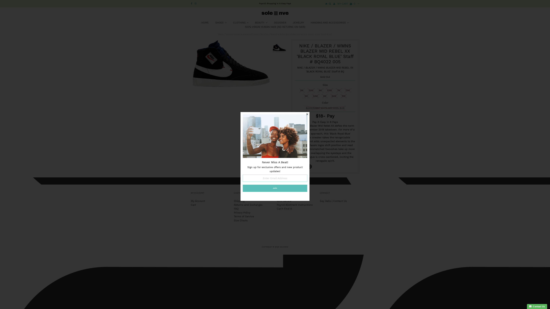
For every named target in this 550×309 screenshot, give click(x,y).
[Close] (307, 114)
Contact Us (538, 306)
